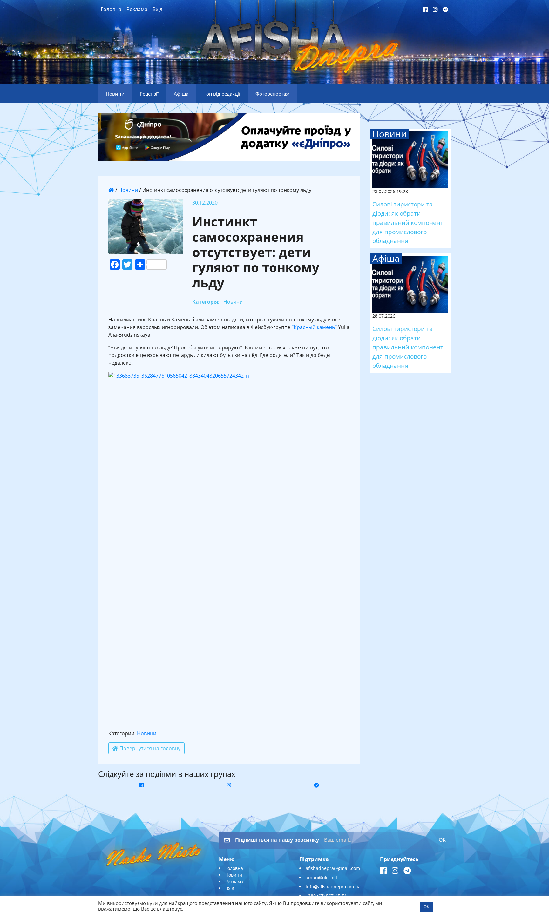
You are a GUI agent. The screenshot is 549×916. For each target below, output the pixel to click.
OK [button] (426, 906)
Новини (128, 189)
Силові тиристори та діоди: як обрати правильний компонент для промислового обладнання (407, 222)
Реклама (136, 9)
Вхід (157, 9)
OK (442, 839)
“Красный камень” (314, 327)
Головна (111, 9)
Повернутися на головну (149, 748)
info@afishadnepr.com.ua (333, 887)
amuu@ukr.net (321, 877)
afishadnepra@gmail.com (333, 868)
